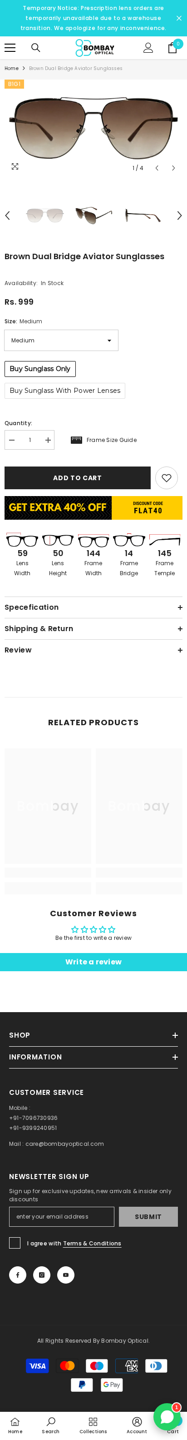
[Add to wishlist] (166, 478)
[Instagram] (41, 1275)
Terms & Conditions (92, 1243)
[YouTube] (65, 1275)
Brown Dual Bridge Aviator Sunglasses (84, 256)
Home (12, 68)
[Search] (35, 47)
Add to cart (77, 477)
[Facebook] (17, 1275)
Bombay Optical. (125, 1341)
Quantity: (18, 423)
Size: (23, 321)
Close (179, 18)
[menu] (10, 47)
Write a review (93, 962)
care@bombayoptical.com (64, 1144)
